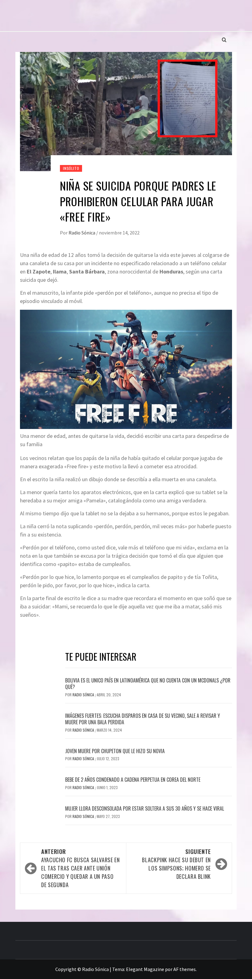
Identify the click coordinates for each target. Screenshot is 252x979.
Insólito (71, 168)
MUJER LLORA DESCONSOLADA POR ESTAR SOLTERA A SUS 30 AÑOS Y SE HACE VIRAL (144, 808)
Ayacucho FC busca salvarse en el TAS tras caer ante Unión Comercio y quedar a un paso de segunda (80, 868)
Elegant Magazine (145, 969)
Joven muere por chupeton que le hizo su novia (115, 751)
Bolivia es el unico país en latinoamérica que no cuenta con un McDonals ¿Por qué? (147, 683)
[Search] (224, 39)
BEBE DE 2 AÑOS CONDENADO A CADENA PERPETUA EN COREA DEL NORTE (132, 779)
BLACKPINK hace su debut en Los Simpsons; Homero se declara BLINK (176, 863)
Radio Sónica (82, 233)
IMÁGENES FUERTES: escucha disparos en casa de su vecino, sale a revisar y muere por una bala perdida (142, 719)
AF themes (184, 969)
